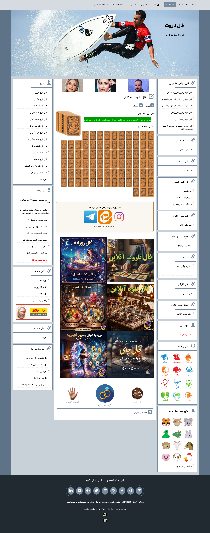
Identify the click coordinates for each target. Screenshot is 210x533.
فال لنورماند (42, 371)
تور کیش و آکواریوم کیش (36, 253)
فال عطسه (42, 337)
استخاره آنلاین (119, 4)
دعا (190, 272)
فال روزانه (155, 4)
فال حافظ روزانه (40, 287)
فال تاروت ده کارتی (39, 152)
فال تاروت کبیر (40, 99)
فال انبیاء (188, 170)
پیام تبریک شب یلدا (39, 300)
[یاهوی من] (139, 491)
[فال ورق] (83, 354)
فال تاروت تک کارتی (38, 112)
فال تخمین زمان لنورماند (36, 358)
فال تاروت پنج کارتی (38, 132)
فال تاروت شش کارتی (37, 139)
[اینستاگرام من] (113, 491)
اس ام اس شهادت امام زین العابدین (176, 99)
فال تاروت (169, 4)
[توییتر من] (96, 491)
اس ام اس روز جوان (183, 119)
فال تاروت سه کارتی (38, 119)
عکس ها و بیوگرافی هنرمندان (34, 384)
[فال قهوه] (130, 308)
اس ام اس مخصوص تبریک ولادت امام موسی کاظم (178, 127)
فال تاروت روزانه (39, 92)
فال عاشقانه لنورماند (38, 364)
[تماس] (105, 491)
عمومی (136, 412)
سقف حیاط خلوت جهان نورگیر (34, 239)
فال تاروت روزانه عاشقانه (36, 165)
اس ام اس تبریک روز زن (181, 112)
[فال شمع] (83, 308)
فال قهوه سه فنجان (183, 197)
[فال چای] (130, 354)
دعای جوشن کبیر (184, 266)
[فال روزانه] (83, 261)
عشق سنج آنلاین (184, 314)
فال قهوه (188, 191)
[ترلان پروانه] (105, 86)
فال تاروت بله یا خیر (38, 172)
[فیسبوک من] (122, 491)
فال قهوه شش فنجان (182, 204)
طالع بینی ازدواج (185, 245)
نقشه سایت (89, 509)
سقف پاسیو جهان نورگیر (36, 226)
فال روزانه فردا (40, 378)
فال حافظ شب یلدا (39, 293)
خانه (194, 4)
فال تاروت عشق (40, 159)
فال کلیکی (187, 293)
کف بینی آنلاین (185, 224)
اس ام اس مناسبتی (138, 4)
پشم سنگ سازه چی (39, 246)
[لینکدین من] (71, 491)
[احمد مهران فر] (138, 86)
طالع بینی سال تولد (183, 466)
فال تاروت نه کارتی (134, 97)
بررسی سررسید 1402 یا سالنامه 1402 (34, 201)
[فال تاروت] (130, 261)
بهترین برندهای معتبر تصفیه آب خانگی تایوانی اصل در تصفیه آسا (35, 211)
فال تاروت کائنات (39, 105)
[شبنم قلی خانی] (72, 86)
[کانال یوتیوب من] (79, 491)
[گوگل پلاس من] (88, 491)
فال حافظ (183, 4)
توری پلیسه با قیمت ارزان (36, 219)
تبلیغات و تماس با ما (99, 4)
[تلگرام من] (130, 491)
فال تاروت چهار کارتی (38, 125)
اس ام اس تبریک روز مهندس (179, 92)
